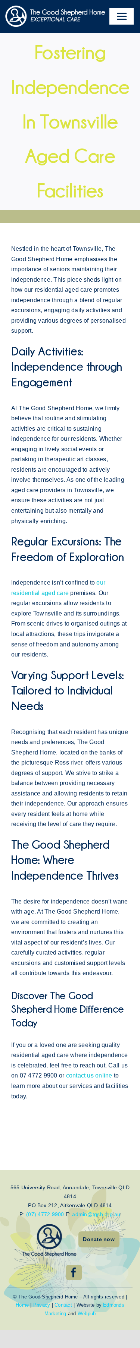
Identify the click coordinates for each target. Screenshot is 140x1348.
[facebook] (74, 1272)
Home (22, 1305)
